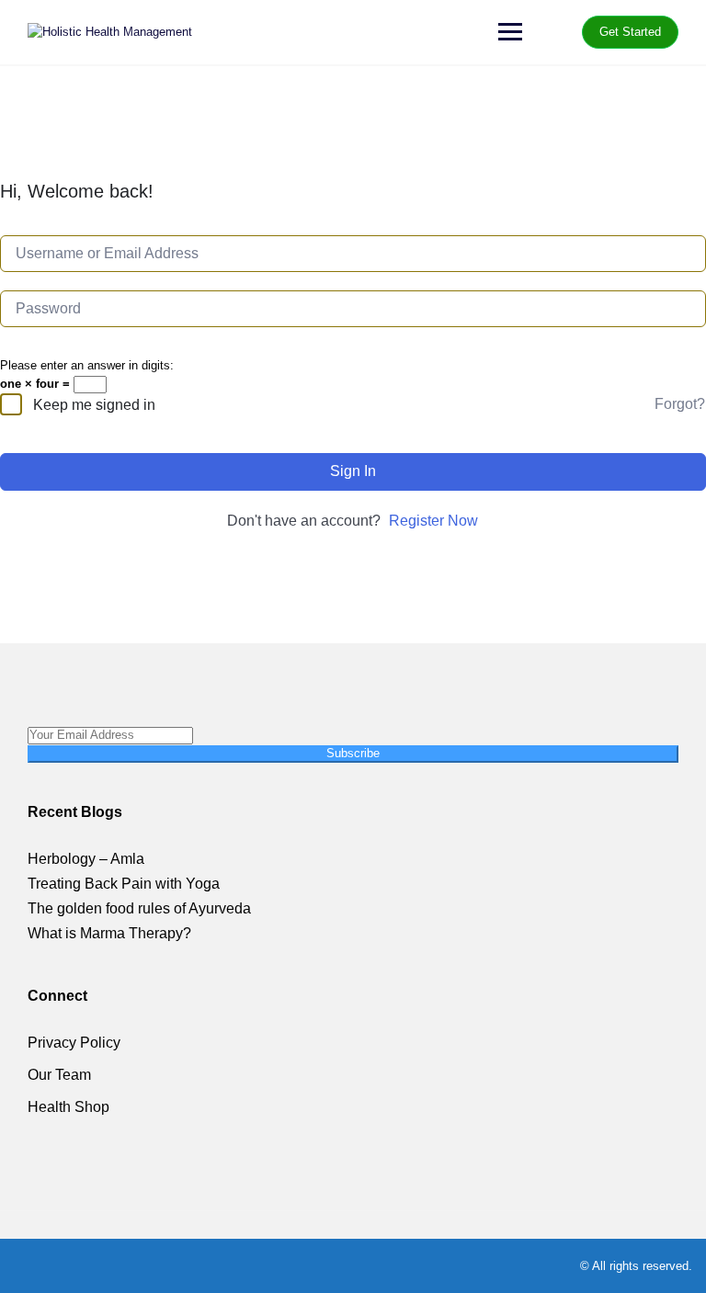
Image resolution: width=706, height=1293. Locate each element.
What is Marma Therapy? (109, 933)
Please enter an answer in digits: (87, 365)
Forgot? (680, 404)
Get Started (630, 32)
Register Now (433, 520)
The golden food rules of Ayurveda (139, 908)
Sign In (353, 471)
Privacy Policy (74, 1042)
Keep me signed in (94, 405)
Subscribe (353, 753)
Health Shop (68, 1107)
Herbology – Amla (86, 859)
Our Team (59, 1075)
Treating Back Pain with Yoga (124, 883)
